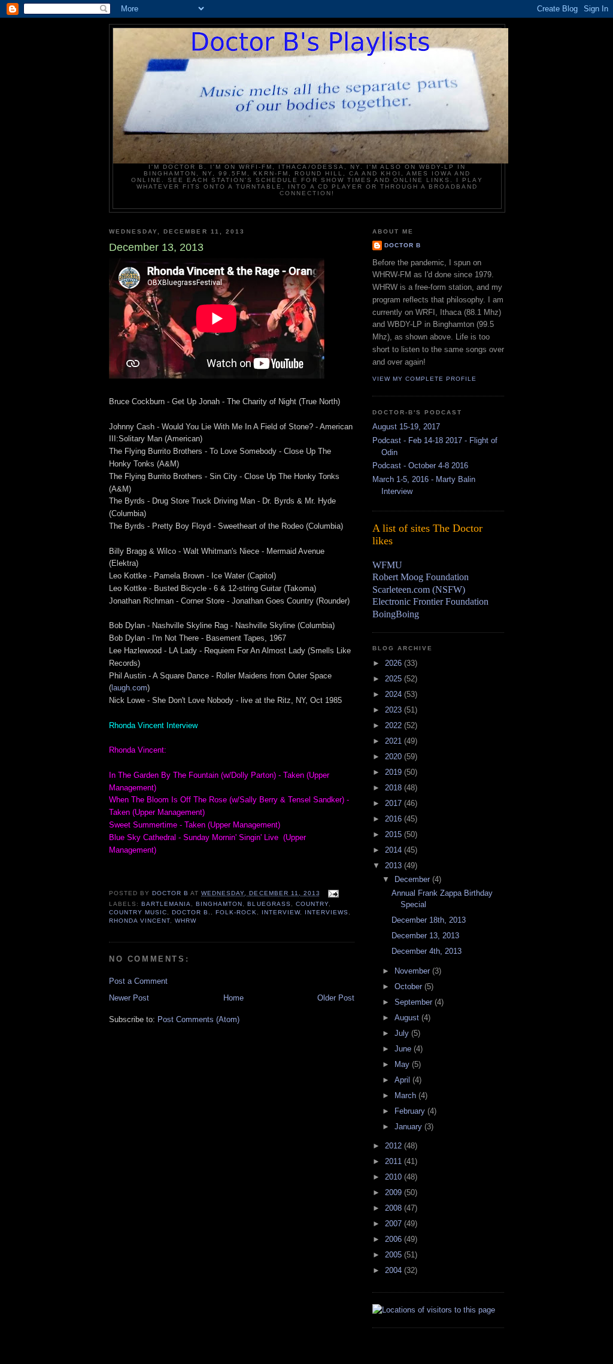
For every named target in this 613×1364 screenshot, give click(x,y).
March (406, 1095)
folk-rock (236, 912)
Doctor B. (191, 912)
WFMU (387, 565)
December (413, 879)
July (402, 1033)
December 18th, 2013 (429, 920)
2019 (394, 772)
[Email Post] (333, 893)
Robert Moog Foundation (420, 577)
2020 (394, 756)
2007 (394, 1223)
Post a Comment (138, 981)
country (312, 904)
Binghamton (219, 904)
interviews (326, 912)
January (409, 1126)
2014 (394, 849)
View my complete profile (424, 378)
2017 (394, 803)
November (413, 970)
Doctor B (402, 245)
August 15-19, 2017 (406, 426)
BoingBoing (395, 614)
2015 (394, 834)
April (403, 1079)
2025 (394, 678)
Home (233, 997)
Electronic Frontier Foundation (430, 601)
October (409, 986)
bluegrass (268, 904)
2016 (394, 818)
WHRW (185, 920)
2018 (394, 787)
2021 (394, 740)
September (414, 1002)
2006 (394, 1239)
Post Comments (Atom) (198, 1019)
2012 (394, 1145)
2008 (394, 1208)
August (407, 1017)
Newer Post (129, 997)
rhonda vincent (139, 920)
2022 (394, 725)
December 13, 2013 (425, 935)
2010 (394, 1176)
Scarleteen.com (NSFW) (418, 589)
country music (138, 912)
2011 (394, 1161)
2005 (394, 1254)
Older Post (335, 997)
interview (281, 912)
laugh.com (129, 687)
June (404, 1048)
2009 (394, 1192)
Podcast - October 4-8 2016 (420, 465)
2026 (394, 663)
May (403, 1064)
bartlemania (166, 904)
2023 (394, 709)
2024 (394, 694)
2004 (394, 1270)
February (410, 1111)
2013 (394, 865)
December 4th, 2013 (427, 951)
